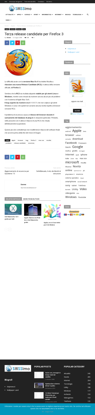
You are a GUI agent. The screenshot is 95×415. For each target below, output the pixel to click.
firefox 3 (33, 140)
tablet (74, 185)
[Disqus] (33, 265)
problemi (8, 143)
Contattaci (41, 1)
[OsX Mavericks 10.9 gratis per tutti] (13, 209)
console (68, 139)
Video (8, 20)
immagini (82, 151)
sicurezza (31, 143)
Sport (36, 14)
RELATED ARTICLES (13, 199)
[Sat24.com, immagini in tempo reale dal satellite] (39, 375)
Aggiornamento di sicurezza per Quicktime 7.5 (17, 172)
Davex (9, 37)
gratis (74, 151)
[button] (87, 15)
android (68, 131)
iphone (84, 154)
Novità (77, 166)
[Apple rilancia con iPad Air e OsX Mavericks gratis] (32, 210)
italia (67, 158)
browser (20, 140)
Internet (58, 14)
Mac (24, 29)
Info (6, 1)
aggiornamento (73, 127)
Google (27, 14)
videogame (70, 193)
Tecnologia (77, 14)
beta (84, 131)
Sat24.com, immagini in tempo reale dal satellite (53, 375)
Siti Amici (49, 1)
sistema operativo (72, 178)
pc (84, 170)
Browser (19, 29)
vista (77, 193)
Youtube (82, 197)
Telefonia (82, 185)
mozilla (48, 140)
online (68, 170)
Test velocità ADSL (30, 1)
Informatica (46, 14)
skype (82, 178)
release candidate (20, 143)
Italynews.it (72, 49)
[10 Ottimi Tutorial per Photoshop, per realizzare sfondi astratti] (39, 395)
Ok (43, 411)
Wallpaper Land (73, 52)
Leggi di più (49, 411)
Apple (19, 14)
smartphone (70, 181)
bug (27, 140)
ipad (77, 155)
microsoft (72, 162)
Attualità (9, 14)
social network (82, 182)
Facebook (71, 142)
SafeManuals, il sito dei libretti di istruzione (48, 172)
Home (7, 26)
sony (67, 185)
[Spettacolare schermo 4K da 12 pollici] (39, 385)
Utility (75, 189)
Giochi (68, 147)
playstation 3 (69, 174)
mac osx (41, 140)
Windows (71, 197)
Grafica (68, 151)
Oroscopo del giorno (15, 1)
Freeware (82, 143)
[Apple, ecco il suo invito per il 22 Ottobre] (52, 212)
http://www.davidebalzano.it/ (28, 187)
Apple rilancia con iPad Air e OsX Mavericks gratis (32, 220)
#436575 (34, 103)
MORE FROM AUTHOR (31, 199)
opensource (77, 170)
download (77, 139)
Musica (68, 14)
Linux (72, 158)
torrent (67, 189)
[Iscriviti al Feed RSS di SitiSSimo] (77, 93)
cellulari (78, 135)
